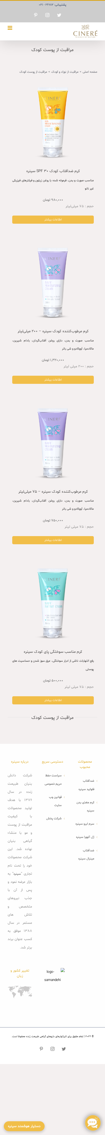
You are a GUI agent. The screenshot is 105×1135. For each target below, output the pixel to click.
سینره (17, 874)
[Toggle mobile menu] (10, 28)
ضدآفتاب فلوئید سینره (86, 785)
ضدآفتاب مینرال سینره (86, 855)
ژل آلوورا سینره (85, 837)
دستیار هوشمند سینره (24, 1126)
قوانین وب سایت (55, 801)
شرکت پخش (54, 818)
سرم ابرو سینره (84, 824)
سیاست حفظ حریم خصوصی (53, 780)
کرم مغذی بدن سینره (85, 806)
